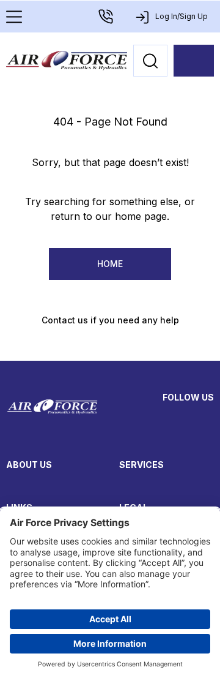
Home (110, 263)
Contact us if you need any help (110, 320)
